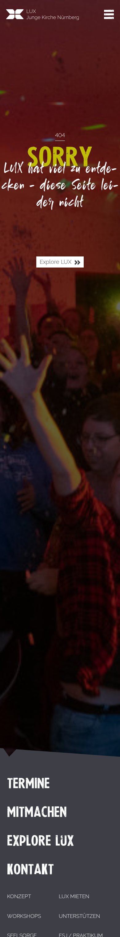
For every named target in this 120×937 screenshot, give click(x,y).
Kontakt (30, 869)
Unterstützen (79, 916)
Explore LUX (56, 262)
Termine (28, 783)
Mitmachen (37, 812)
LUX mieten (74, 896)
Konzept (19, 896)
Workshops (24, 916)
